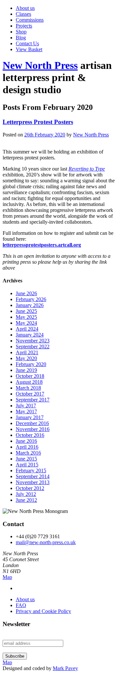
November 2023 (32, 340)
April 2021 (27, 352)
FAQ (21, 605)
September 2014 (32, 476)
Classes (23, 14)
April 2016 (27, 447)
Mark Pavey (65, 668)
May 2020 (26, 358)
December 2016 (32, 423)
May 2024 (26, 323)
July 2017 (26, 405)
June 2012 (26, 500)
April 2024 (27, 329)
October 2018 (30, 376)
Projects (24, 26)
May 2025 (26, 317)
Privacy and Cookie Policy (43, 611)
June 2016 (26, 441)
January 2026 (30, 305)
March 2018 (28, 388)
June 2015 (26, 458)
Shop (21, 31)
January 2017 (30, 417)
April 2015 (27, 464)
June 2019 (26, 370)
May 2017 (26, 411)
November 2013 (32, 482)
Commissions (30, 20)
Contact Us (27, 43)
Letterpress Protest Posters (38, 121)
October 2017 (30, 394)
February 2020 (31, 364)
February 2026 (31, 299)
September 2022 (32, 346)
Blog (21, 37)
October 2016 (30, 435)
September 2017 (32, 399)
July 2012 (26, 494)
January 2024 (30, 334)
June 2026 (26, 293)
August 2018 (29, 382)
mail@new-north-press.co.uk (46, 542)
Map (7, 577)
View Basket (29, 49)
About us (25, 8)
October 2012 (30, 488)
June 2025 (26, 311)
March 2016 (28, 453)
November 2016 (32, 429)
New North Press (40, 65)
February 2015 (31, 470)
